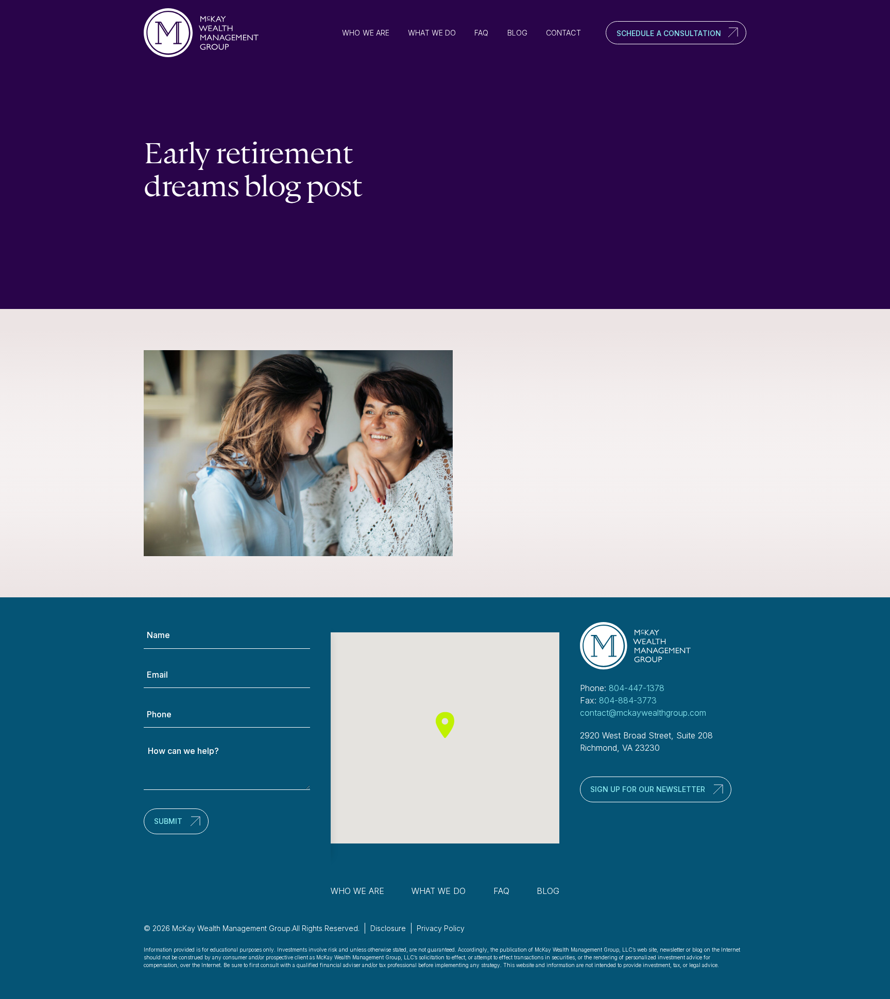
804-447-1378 (636, 688)
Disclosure (388, 928)
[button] (445, 725)
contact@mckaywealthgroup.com (643, 713)
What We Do (432, 32)
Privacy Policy (441, 928)
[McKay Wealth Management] (205, 32)
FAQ (481, 32)
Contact (563, 32)
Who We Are (365, 32)
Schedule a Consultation (669, 33)
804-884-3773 (628, 700)
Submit (168, 821)
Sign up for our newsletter (647, 789)
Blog (517, 32)
